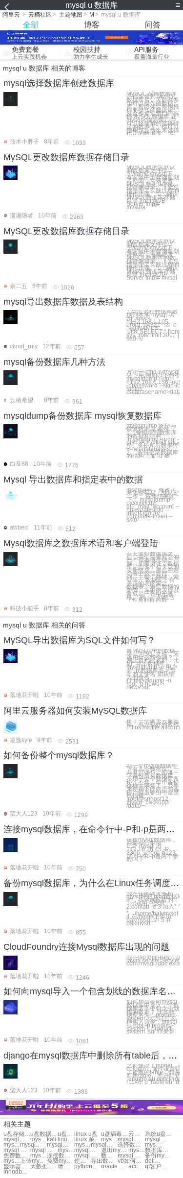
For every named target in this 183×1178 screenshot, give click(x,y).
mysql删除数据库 (82, 1145)
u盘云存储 (66, 1134)
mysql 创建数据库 (131, 1139)
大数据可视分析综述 (43, 1166)
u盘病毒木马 (114, 1134)
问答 (153, 25)
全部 (31, 25)
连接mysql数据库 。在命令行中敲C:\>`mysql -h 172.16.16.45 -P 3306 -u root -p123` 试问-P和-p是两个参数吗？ (152, 850)
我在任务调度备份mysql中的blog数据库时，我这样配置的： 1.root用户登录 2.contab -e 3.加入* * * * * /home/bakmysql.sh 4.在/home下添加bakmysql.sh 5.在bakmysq (153, 908)
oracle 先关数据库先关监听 (114, 1166)
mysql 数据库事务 (16, 1150)
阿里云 (11, 14)
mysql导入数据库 (33, 1145)
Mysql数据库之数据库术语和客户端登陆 (80, 543)
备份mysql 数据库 (158, 1155)
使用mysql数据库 (82, 1161)
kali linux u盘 (60, 1139)
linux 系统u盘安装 (87, 1139)
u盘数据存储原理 (43, 1134)
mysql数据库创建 (158, 1139)
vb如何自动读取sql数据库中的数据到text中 (131, 1161)
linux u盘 (86, 1134)
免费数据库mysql (16, 1155)
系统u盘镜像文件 (158, 1134)
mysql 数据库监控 (11, 1145)
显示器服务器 (16, 1166)
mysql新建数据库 (109, 1139)
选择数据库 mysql (131, 1145)
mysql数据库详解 (87, 1150)
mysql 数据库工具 (87, 1155)
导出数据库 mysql (104, 1161)
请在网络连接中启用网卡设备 (66, 1166)
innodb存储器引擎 (16, 1172)
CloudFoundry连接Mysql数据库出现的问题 (86, 947)
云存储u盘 (136, 1134)
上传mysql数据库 (33, 1161)
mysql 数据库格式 (136, 1150)
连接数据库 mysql (60, 1155)
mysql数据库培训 (104, 1145)
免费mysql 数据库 (60, 1161)
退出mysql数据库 (114, 1150)
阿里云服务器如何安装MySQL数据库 (75, 711)
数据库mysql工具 (109, 1155)
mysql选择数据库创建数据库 (58, 83)
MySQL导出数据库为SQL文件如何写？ (79, 640)
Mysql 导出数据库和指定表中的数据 (73, 479)
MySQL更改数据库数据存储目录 (66, 157)
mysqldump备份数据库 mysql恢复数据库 (82, 416)
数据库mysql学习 (158, 1150)
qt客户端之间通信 (158, 1166)
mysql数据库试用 (11, 1161)
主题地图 (70, 14)
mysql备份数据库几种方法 (54, 362)
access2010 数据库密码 (136, 1166)
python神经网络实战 (87, 1166)
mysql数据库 (16, 1139)
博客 (92, 25)
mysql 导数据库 (43, 1150)
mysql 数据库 (38, 1139)
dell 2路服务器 (153, 1161)
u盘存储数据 (16, 1134)
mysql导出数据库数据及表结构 (63, 302)
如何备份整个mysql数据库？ (58, 755)
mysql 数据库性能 (153, 1145)
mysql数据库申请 (66, 1150)
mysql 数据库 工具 (131, 1155)
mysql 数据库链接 (38, 1155)
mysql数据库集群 (60, 1145)
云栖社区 (40, 14)
